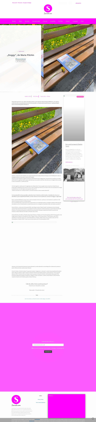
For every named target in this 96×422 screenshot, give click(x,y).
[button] (70, 3)
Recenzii (14, 2)
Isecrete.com (31, 420)
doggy (44, 298)
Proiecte (20, 2)
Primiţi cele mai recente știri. (48, 341)
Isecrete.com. (37, 419)
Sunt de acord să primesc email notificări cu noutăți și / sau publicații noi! (48, 348)
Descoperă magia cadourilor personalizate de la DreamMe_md (74, 198)
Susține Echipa (27, 2)
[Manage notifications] (93, 418)
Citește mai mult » (69, 162)
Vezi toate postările (21, 61)
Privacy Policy (40, 399)
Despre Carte (21, 51)
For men (60, 21)
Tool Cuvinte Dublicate (40, 402)
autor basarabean (28, 298)
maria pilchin (47, 298)
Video (82, 21)
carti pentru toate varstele (37, 298)
